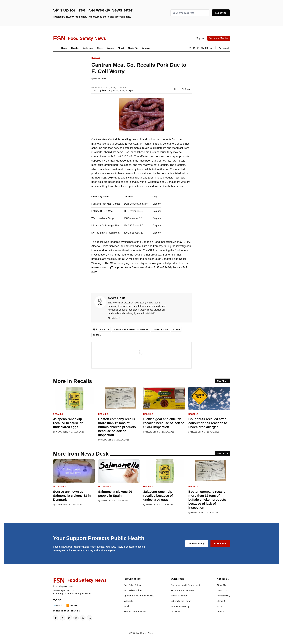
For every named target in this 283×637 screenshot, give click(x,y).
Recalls (95, 57)
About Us (221, 585)
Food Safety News (144, 633)
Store (219, 606)
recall (97, 335)
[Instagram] (198, 48)
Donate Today (197, 543)
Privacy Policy (223, 595)
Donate (220, 611)
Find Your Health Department (185, 585)
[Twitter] (194, 48)
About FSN (220, 543)
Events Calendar (179, 595)
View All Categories (133, 611)
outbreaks (59, 486)
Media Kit (221, 601)
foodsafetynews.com (63, 586)
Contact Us (222, 590)
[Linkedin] (202, 48)
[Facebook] (190, 48)
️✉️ (57, 605)
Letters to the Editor (181, 601)
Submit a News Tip (180, 606)
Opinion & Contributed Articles (139, 595)
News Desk (100, 78)
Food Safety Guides (133, 590)
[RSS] (210, 48)
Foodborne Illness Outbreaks (130, 329)
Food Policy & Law (132, 585)
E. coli (176, 329)
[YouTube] (206, 48)
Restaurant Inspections (182, 590)
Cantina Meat (160, 329)
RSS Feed (175, 611)
